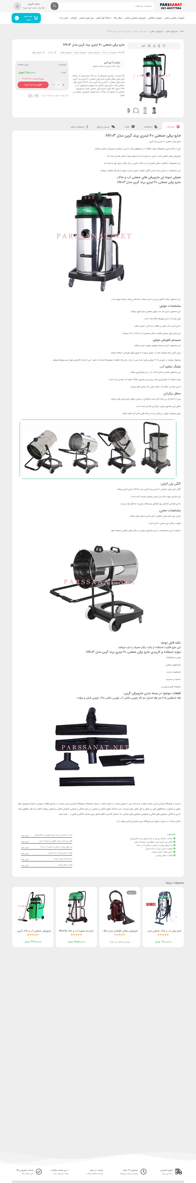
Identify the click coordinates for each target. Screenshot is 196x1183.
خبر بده (154, 45)
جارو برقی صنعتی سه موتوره (101, 85)
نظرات (127, 127)
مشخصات (148, 127)
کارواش (74, 18)
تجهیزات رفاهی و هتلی (174, 18)
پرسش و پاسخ (103, 127)
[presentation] (134, 78)
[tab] (173, 126)
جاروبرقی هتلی (172, 31)
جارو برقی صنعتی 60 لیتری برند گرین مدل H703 (103, 82)
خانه (182, 31)
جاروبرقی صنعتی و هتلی (135, 18)
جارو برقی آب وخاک (80, 76)
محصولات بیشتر (78, 127)
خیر (30, 95)
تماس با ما (64, 18)
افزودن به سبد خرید (33, 84)
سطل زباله (118, 18)
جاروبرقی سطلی (156, 31)
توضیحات (170, 127)
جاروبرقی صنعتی (80, 52)
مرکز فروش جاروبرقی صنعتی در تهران (98, 93)
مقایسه (149, 45)
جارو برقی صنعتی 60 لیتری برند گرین (89, 79)
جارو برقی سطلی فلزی (115, 79)
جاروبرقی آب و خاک (109, 52)
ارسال (158, 45)
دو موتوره (147, 156)
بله (37, 95)
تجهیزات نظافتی (155, 18)
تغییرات (143, 45)
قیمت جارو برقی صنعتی (100, 89)
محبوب (164, 45)
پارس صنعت (23, 65)
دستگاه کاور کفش (103, 18)
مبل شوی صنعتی (86, 18)
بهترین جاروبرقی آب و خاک (101, 76)
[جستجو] (54, 6)
